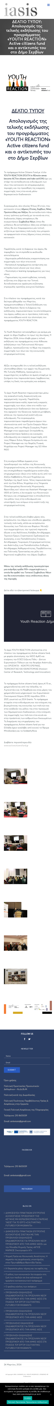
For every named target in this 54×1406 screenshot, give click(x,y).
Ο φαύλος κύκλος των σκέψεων (21, 1286)
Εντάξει (28, 1398)
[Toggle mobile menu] (48, 5)
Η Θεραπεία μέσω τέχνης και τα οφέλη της (26, 1268)
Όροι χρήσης (10, 1080)
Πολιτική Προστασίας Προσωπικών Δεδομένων (27, 1402)
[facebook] (25, 1039)
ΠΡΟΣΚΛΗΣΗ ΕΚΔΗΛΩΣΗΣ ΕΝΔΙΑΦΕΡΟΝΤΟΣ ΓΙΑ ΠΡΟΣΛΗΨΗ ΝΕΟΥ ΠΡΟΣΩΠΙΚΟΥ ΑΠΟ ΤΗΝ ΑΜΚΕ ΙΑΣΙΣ (26, 1314)
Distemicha (27, 1376)
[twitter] (29, 1039)
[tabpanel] (27, 1170)
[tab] (27, 1149)
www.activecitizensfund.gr (16, 745)
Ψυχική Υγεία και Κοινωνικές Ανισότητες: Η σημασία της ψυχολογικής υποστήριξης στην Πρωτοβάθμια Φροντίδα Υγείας (27, 1259)
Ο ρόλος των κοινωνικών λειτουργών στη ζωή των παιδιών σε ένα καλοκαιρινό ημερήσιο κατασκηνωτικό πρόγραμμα (26, 1277)
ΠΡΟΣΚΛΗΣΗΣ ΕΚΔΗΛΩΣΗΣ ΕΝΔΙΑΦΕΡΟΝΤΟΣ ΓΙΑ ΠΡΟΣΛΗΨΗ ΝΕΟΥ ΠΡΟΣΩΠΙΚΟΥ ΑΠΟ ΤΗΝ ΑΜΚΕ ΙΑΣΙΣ (26, 1326)
